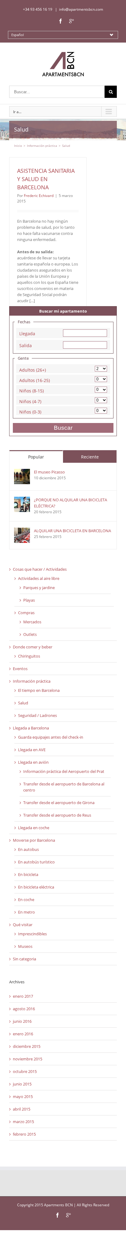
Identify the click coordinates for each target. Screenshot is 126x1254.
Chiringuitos (29, 656)
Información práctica (31, 681)
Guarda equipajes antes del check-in (50, 737)
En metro (26, 912)
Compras (26, 612)
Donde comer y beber (32, 647)
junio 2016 (22, 1021)
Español (17, 34)
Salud (23, 703)
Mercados (32, 622)
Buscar (63, 428)
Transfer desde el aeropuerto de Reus (57, 815)
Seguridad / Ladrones (37, 715)
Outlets (30, 634)
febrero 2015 (24, 1134)
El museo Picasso (49, 472)
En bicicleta (28, 874)
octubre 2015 (25, 1071)
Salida (25, 345)
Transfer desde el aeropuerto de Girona (58, 802)
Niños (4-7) (30, 401)
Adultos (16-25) (34, 379)
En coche (26, 899)
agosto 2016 (24, 1008)
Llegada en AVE (32, 749)
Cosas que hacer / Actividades (40, 569)
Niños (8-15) (31, 390)
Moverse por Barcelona (34, 840)
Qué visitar (22, 924)
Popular (36, 457)
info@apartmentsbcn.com (81, 9)
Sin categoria (24, 959)
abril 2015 (21, 1109)
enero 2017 (23, 996)
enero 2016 (23, 1034)
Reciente (90, 457)
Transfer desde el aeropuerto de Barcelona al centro (63, 787)
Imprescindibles (32, 934)
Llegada (27, 333)
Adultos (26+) (32, 369)
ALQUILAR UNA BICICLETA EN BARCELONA (72, 530)
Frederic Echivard (39, 195)
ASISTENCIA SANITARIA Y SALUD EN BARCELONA (46, 179)
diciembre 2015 (26, 1046)
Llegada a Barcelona (31, 728)
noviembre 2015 (27, 1059)
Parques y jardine (39, 587)
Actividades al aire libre (38, 578)
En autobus (28, 849)
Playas (29, 600)
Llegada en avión (33, 762)
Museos (25, 946)
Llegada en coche (33, 827)
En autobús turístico (36, 862)
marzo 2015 (23, 1121)
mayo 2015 (23, 1096)
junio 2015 (22, 1084)
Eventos (20, 668)
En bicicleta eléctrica (36, 887)
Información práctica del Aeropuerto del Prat (63, 771)
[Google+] (71, 21)
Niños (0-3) (30, 411)
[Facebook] (60, 21)
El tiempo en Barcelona (39, 690)
